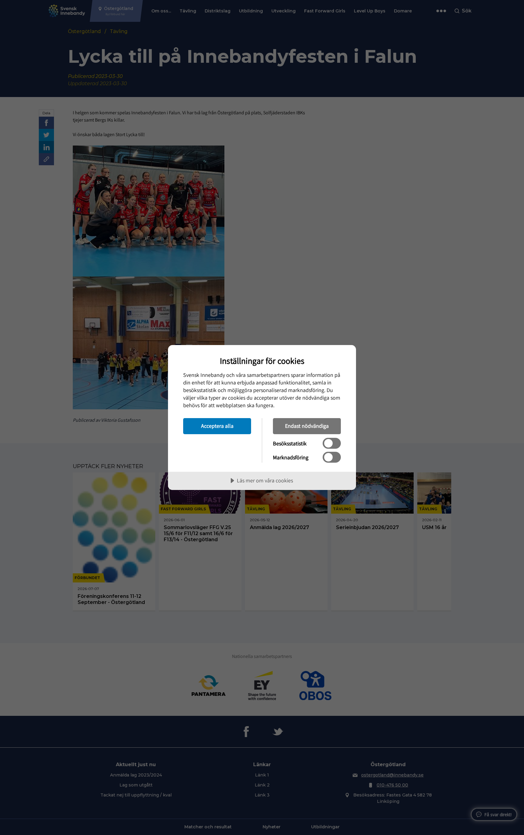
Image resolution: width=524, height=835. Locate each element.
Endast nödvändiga (307, 425)
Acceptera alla (217, 425)
